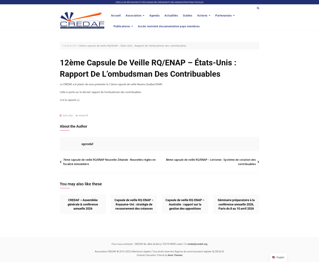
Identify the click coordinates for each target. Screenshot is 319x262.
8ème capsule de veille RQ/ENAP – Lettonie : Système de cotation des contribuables (211, 162)
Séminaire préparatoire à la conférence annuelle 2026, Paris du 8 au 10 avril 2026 (236, 204)
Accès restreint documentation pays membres (169, 26)
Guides (187, 15)
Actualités (171, 15)
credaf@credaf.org (197, 244)
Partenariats (223, 15)
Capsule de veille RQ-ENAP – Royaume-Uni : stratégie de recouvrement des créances (134, 204)
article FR (83, 115)
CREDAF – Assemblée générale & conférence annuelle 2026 (83, 204)
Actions (202, 15)
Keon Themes (175, 255)
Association (134, 15)
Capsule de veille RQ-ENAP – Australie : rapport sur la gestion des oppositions (185, 204)
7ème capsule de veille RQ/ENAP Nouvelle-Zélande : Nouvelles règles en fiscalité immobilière (109, 162)
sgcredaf (87, 144)
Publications (121, 26)
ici (78, 99)
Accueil (116, 15)
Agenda (154, 15)
